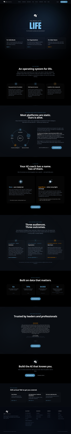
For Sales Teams (28, 415)
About (45, 1)
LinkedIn (48, 415)
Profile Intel (41, 1)
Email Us (48, 413)
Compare (38, 413)
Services (36, 1)
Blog (37, 418)
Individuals (24, 1)
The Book (59, 415)
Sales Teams (29, 1)
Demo (48, 1)
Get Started (63, 1)
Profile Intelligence (28, 420)
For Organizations (28, 416)
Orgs (33, 1)
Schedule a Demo (41, 375)
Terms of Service (61, 418)
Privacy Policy (60, 416)
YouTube (48, 416)
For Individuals (28, 413)
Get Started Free (56, 147)
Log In (58, 1)
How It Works (38, 416)
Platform (19, 1)
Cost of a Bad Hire (39, 415)
